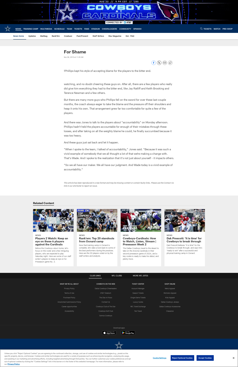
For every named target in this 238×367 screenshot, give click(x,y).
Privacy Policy (69, 288)
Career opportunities (69, 306)
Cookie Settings (159, 358)
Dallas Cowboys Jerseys (170, 302)
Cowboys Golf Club (105, 311)
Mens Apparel (170, 288)
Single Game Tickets (138, 297)
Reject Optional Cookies (182, 358)
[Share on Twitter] (159, 64)
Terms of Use (69, 293)
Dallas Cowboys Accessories (169, 306)
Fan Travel (138, 311)
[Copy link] (170, 63)
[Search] (201, 28)
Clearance (170, 311)
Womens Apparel (170, 293)
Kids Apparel (170, 297)
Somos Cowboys (105, 315)
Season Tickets (138, 293)
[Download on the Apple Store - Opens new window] (109, 333)
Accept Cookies (205, 358)
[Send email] (165, 64)
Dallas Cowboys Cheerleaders (106, 288)
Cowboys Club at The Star (105, 306)
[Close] (234, 358)
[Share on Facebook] (154, 64)
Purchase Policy (69, 297)
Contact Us (106, 302)
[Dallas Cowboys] (119, 345)
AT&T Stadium (105, 293)
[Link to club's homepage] (7, 28)
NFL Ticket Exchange (138, 306)
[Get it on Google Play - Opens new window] (128, 334)
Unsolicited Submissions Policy (69, 302)
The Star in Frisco (105, 297)
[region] (119, 358)
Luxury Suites (138, 302)
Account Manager (138, 288)
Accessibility (69, 311)
